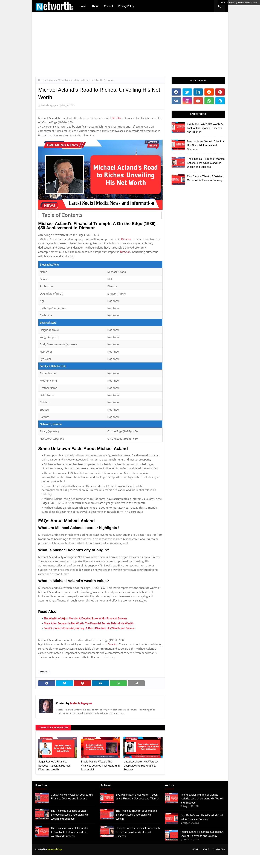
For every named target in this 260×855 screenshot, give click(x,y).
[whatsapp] (209, 100)
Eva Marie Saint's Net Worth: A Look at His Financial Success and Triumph (205, 127)
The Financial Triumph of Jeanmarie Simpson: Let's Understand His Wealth (136, 814)
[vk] (176, 100)
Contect (108, 6)
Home (82, 6)
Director (51, 80)
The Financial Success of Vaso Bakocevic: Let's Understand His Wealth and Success (70, 814)
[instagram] (187, 100)
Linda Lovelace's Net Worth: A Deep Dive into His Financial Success (140, 765)
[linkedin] (198, 92)
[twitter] (187, 92)
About (95, 6)
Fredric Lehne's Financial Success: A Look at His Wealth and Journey (201, 833)
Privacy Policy (126, 6)
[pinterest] (220, 92)
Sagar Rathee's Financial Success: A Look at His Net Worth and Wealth (54, 765)
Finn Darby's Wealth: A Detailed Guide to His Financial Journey (205, 178)
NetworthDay (54, 849)
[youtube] (198, 100)
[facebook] (176, 92)
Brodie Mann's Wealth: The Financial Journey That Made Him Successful (100, 765)
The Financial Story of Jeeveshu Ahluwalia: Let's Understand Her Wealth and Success (69, 832)
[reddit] (209, 92)
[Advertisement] (130, 41)
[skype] (220, 100)
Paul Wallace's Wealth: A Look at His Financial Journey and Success (205, 145)
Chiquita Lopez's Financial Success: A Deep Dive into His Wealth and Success (138, 832)
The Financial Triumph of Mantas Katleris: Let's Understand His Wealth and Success (206, 162)
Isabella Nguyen (81, 703)
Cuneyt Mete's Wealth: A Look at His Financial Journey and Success (72, 796)
